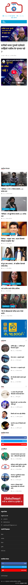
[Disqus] (14, 107)
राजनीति (12, 283)
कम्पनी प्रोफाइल (4, 576)
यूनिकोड (15, 17)
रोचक (2, 386)
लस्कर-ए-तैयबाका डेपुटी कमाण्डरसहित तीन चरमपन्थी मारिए (17, 486)
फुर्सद (2, 546)
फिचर (2, 542)
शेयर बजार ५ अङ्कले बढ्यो (17, 357)
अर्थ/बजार (3, 340)
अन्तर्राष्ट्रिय (4, 449)
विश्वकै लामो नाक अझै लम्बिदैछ (18, 413)
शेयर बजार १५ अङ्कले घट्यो (18, 367)
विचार (2, 534)
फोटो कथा (3, 550)
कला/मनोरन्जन (6, 184)
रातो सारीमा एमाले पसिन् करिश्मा (10, 288)
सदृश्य (3, 55)
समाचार (12, 184)
